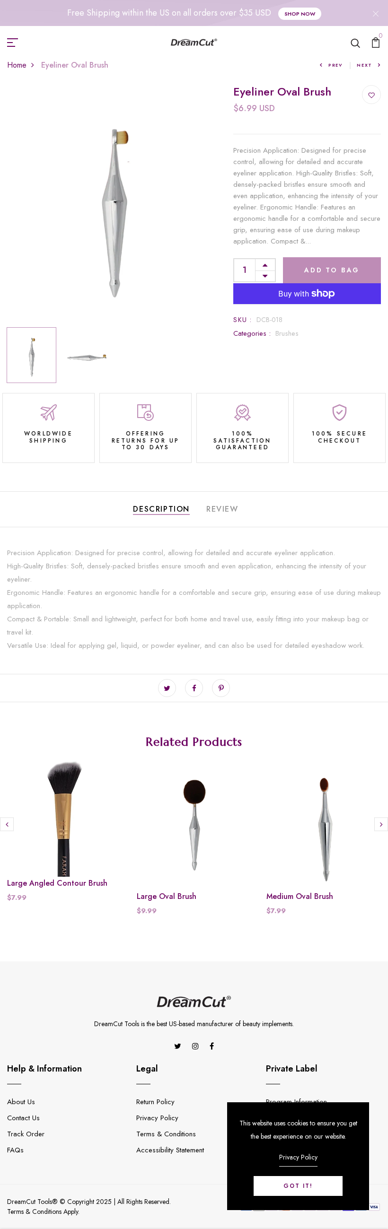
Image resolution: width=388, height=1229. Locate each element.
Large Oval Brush (166, 896)
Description (161, 509)
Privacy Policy (157, 1118)
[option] (113, 204)
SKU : (242, 319)
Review (222, 509)
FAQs (15, 1150)
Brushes (287, 333)
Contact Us (23, 1118)
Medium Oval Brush (299, 896)
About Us (21, 1102)
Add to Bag (332, 270)
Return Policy (155, 1102)
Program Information (296, 1102)
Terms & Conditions (166, 1134)
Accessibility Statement (170, 1150)
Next (364, 65)
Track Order (25, 1134)
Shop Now (299, 13)
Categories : (252, 333)
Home (16, 65)
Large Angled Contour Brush (57, 883)
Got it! (298, 1186)
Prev (335, 65)
